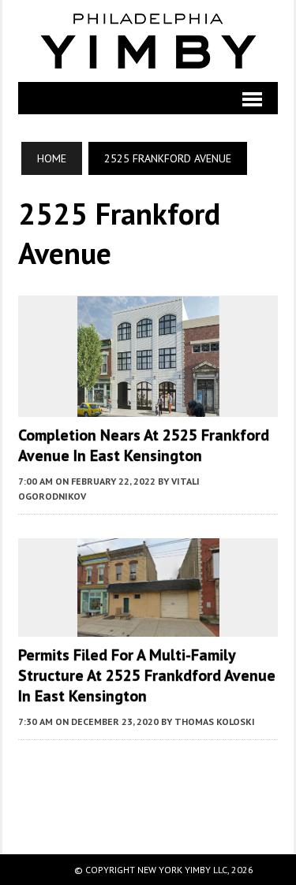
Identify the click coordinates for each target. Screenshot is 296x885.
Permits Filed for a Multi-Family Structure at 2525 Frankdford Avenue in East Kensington (146, 675)
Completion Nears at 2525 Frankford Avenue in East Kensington (143, 445)
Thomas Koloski (214, 721)
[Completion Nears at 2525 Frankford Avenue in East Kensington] (148, 406)
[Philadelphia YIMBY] (147, 41)
